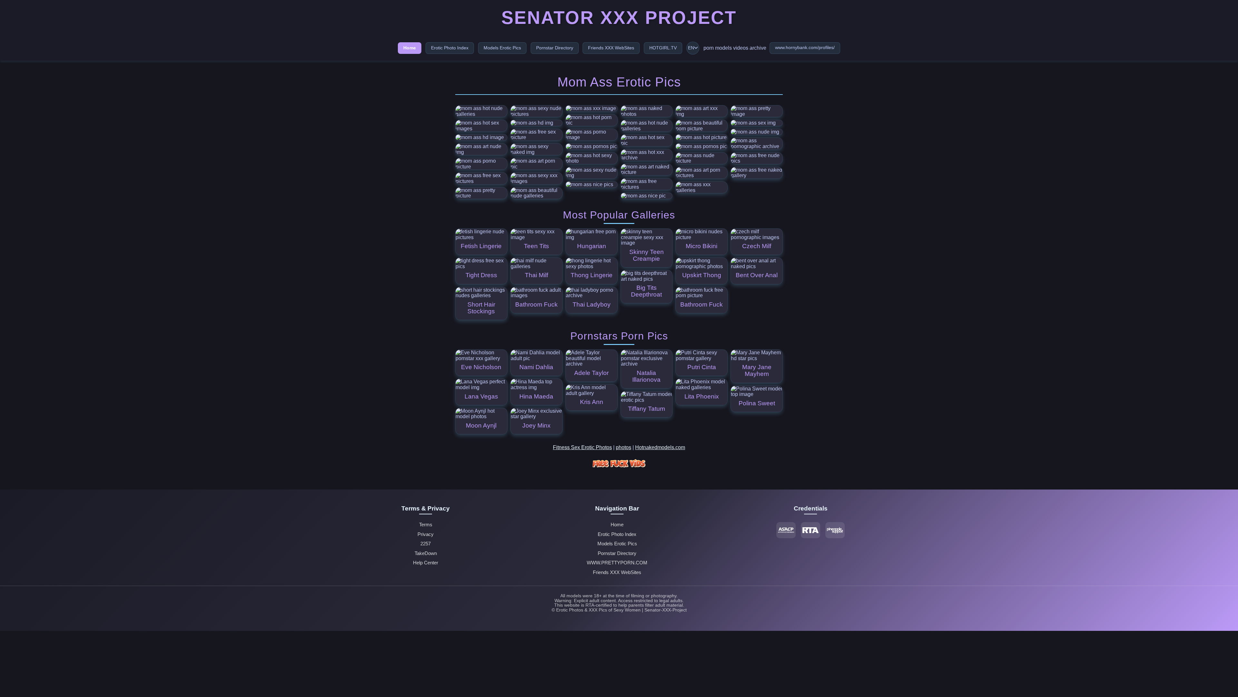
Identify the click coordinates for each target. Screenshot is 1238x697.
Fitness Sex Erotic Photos (582, 447)
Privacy (426, 534)
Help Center (425, 562)
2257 (425, 543)
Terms (425, 524)
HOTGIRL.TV (663, 47)
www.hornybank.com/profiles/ (805, 47)
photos (623, 447)
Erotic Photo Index (449, 47)
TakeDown (426, 553)
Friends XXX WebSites (611, 47)
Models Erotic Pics (502, 47)
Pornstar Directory (554, 47)
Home (409, 47)
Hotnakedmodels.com (660, 447)
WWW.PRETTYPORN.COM (617, 562)
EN (691, 47)
